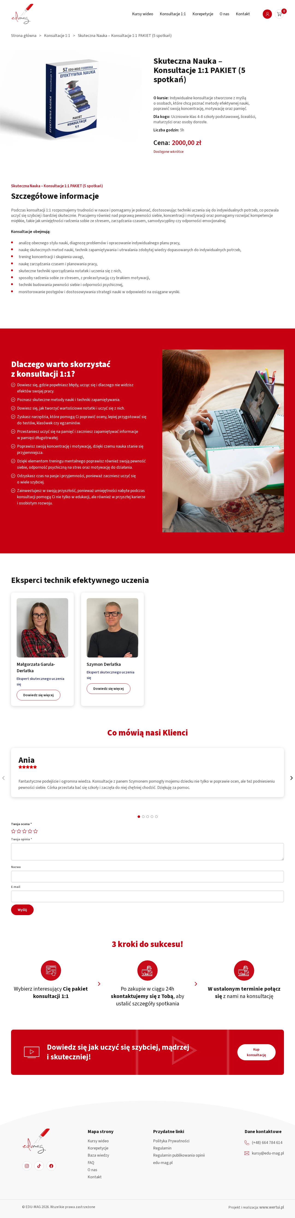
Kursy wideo (142, 14)
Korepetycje (202, 14)
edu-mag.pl (163, 1163)
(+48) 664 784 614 (267, 1143)
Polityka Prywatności (171, 1141)
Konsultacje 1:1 (173, 14)
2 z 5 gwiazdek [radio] (19, 830)
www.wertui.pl (271, 1207)
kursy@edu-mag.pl (268, 1153)
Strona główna (23, 36)
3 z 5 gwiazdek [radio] (24, 830)
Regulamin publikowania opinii (179, 1155)
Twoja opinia (21, 839)
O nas (224, 14)
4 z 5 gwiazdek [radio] (30, 830)
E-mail (15, 887)
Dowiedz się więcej (38, 695)
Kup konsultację (256, 1052)
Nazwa (16, 867)
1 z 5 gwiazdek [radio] (13, 830)
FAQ (91, 1163)
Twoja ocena (21, 824)
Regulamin (162, 1148)
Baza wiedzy (98, 1155)
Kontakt (243, 14)
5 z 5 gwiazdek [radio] (35, 830)
